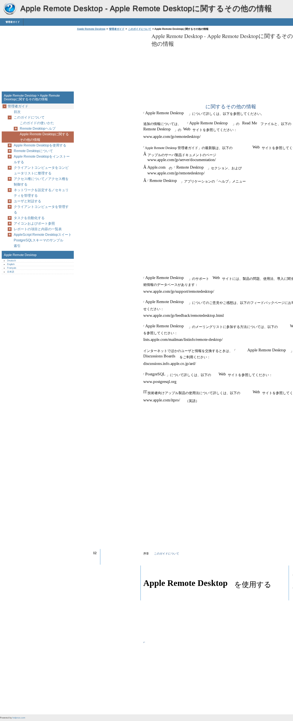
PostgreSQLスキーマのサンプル (38, 240)
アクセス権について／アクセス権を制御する (41, 181)
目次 (17, 112)
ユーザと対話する (27, 201)
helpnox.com (18, 717)
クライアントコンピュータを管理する (41, 209)
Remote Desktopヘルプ (38, 128)
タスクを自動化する (29, 218)
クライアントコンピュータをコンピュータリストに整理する (41, 170)
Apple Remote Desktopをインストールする (42, 159)
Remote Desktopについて (33, 151)
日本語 (10, 271)
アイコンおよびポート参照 (34, 223)
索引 (17, 246)
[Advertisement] (112, 62)
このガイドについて (139, 28)
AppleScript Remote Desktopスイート (43, 234)
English (11, 264)
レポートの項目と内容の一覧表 (38, 229)
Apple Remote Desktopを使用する (40, 145)
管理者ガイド (13, 22)
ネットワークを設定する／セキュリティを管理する (41, 192)
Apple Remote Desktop (9, 8)
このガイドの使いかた (37, 123)
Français (11, 268)
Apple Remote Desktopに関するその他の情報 (44, 137)
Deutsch (11, 260)
